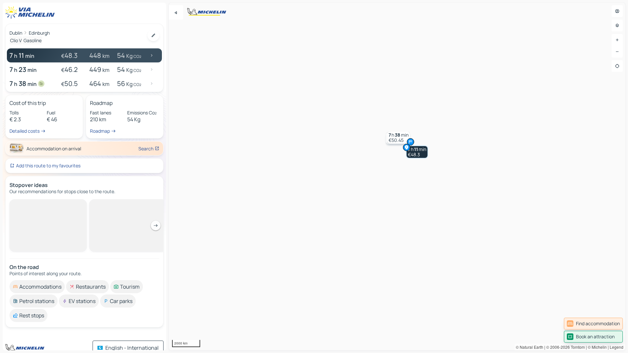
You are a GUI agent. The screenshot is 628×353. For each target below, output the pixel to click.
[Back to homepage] (31, 12)
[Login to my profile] (617, 11)
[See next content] (156, 225)
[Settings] (617, 25)
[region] (397, 176)
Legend (616, 347)
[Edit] (153, 35)
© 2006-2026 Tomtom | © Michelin (576, 347)
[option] (37, 286)
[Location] (617, 66)
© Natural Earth (529, 347)
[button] (417, 152)
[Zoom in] (617, 40)
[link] (593, 323)
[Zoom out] (617, 52)
